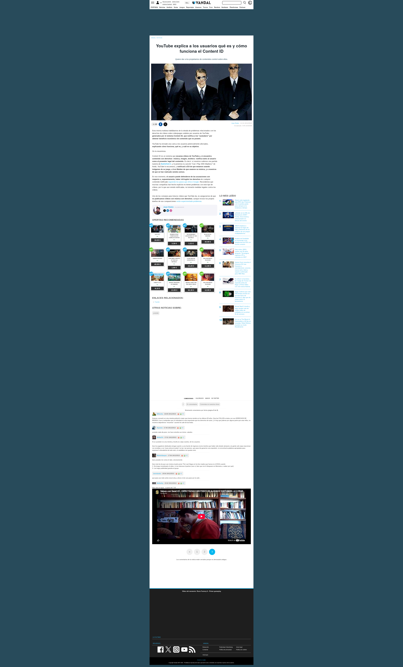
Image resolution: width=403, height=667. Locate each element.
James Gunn (175, 1)
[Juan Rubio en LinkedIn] (167, 210)
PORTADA (154, 7)
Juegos (182, 7)
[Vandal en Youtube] (184, 649)
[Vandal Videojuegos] (201, 2)
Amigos (207, 398)
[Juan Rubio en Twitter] (164, 210)
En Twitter (215, 398)
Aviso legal (239, 647)
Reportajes (190, 7)
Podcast (242, 7)
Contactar (205, 649)
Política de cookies (241, 649)
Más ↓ (187, 2)
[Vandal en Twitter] (168, 649)
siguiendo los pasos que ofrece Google (183, 182)
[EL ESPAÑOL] (250, 3)
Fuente (157, 302)
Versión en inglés (201, 660)
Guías (176, 7)
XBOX (174, 4)
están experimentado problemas (189, 201)
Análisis (169, 7)
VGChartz (205, 655)
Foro (211, 7)
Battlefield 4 (166, 164)
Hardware (224, 7)
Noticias (162, 7)
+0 (183, 414)
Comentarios (188, 398)
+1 (183, 437)
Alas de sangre (166, 1)
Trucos (205, 7)
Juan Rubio (235, 123)
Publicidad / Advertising (226, 647)
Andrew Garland (167, 4)
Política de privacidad (225, 649)
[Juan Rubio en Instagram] (171, 210)
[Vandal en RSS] (192, 649)
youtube (156, 313)
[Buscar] (244, 2)
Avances (198, 7)
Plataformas (234, 7)
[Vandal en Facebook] (160, 649)
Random (217, 7)
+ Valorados (199, 398)
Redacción (206, 647)
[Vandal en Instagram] (176, 649)
